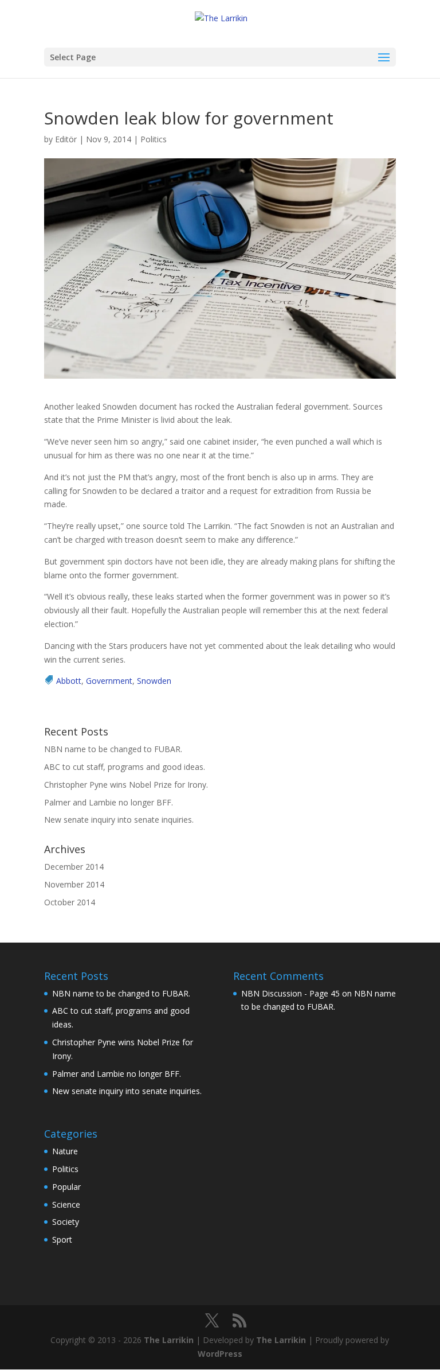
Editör (66, 139)
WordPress (220, 1353)
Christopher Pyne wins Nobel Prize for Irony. (126, 784)
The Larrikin (169, 1339)
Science (66, 1204)
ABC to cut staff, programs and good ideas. (124, 766)
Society (65, 1221)
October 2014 (69, 902)
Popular (66, 1186)
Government (109, 680)
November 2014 (74, 884)
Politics (153, 139)
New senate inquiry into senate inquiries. (119, 819)
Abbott (68, 680)
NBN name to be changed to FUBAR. (113, 749)
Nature (65, 1151)
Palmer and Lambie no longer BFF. (108, 802)
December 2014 (74, 866)
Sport (62, 1239)
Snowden (154, 680)
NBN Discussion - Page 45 (290, 993)
